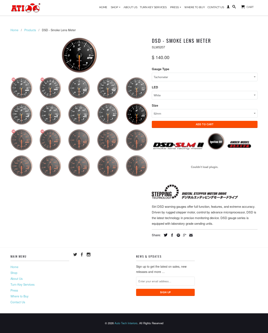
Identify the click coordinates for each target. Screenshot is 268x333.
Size (155, 105)
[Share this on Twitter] (165, 235)
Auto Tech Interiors (126, 323)
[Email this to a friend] (190, 235)
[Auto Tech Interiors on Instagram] (88, 254)
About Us (130, 7)
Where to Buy (194, 7)
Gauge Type (160, 69)
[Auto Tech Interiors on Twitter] (75, 254)
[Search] (234, 7)
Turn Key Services (153, 7)
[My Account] (228, 7)
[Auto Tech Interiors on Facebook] (82, 254)
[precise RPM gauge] (79, 54)
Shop (115, 7)
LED (155, 87)
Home (103, 7)
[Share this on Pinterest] (177, 235)
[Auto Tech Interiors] (26, 8)
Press (175, 7)
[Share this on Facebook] (171, 235)
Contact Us (215, 7)
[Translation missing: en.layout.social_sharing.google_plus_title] (183, 235)
